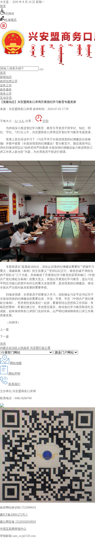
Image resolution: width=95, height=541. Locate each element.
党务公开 (6, 93)
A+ (17, 121)
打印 (45, 121)
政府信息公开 (9, 81)
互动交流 (6, 97)
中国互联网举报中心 (13, 528)
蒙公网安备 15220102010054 (18, 521)
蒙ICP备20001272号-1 (14, 514)
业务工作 (6, 85)
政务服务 (6, 89)
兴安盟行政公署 (40, 348)
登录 (3, 6)
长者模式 (11, 20)
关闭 (3, 343)
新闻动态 (6, 77)
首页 (3, 73)
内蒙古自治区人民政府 (14, 348)
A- (23, 121)
